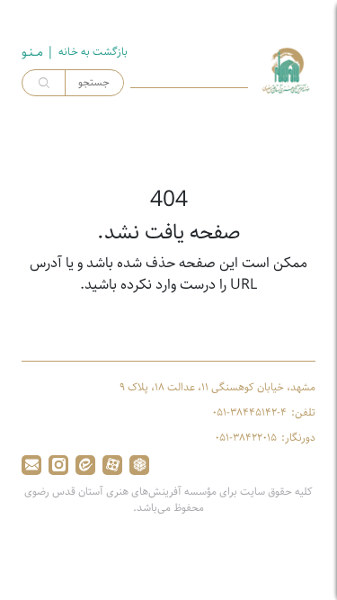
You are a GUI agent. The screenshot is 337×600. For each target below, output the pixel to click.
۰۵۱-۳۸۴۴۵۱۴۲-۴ (249, 413)
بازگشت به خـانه (93, 52)
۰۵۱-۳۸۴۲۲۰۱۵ (246, 438)
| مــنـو (38, 52)
